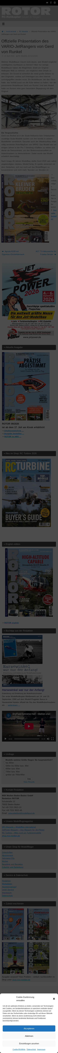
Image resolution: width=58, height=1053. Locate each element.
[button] (54, 998)
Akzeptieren (29, 1028)
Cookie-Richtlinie (19, 1049)
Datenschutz (31, 1049)
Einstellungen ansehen (29, 1043)
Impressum (41, 1049)
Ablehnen (29, 1036)
